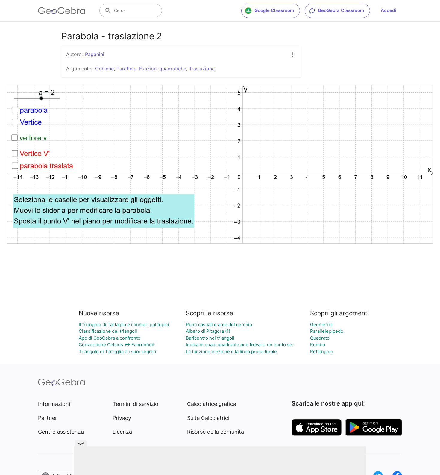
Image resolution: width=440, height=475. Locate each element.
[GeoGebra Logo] (61, 10)
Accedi (388, 10)
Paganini (94, 54)
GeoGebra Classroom (341, 10)
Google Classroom (274, 10)
